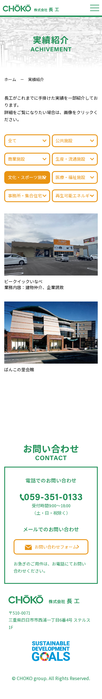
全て (12, 140)
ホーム (10, 79)
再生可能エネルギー (75, 195)
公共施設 (64, 140)
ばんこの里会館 (19, 369)
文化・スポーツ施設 (27, 177)
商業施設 (16, 159)
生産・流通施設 (70, 159)
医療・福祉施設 (70, 177)
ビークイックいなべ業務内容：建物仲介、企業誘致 (34, 284)
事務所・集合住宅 (25, 195)
